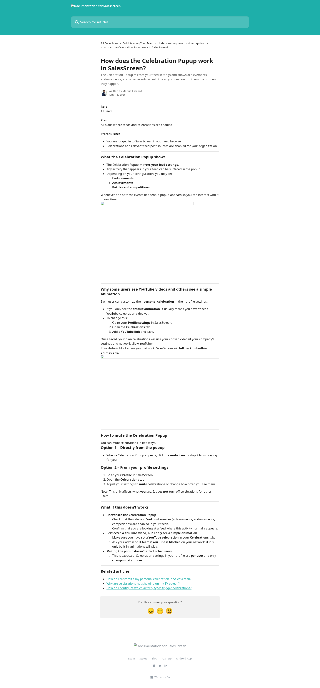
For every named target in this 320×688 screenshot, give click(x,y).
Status (143, 658)
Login (131, 658)
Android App (184, 658)
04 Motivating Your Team (138, 43)
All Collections (109, 43)
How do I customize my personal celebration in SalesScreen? (148, 579)
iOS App (167, 658)
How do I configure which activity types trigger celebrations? (148, 588)
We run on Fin (162, 677)
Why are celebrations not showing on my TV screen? (143, 584)
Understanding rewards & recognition (181, 43)
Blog (154, 658)
